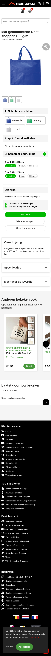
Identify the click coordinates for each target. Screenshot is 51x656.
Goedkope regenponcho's (16, 533)
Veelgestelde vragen (14, 475)
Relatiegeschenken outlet (16, 581)
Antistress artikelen (13, 521)
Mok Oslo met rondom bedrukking (20, 505)
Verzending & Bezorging (15, 443)
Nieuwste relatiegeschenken (17, 589)
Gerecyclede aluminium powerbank (20, 501)
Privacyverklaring (12, 467)
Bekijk (29, 366)
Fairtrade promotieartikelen (17, 609)
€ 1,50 (9, 366)
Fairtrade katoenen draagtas (17, 497)
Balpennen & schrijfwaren (16, 549)
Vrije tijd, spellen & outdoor (16, 561)
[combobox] (22, 21)
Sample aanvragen (25, 228)
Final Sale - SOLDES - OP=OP (18, 577)
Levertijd (9, 439)
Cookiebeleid (11, 463)
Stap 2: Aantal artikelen (20, 138)
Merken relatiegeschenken (16, 597)
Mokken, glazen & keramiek (17, 541)
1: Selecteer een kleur (19, 111)
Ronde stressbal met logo (16, 489)
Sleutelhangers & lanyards (16, 553)
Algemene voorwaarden (15, 459)
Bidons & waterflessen (14, 525)
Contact (8, 431)
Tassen (8, 557)
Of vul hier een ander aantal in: (19, 146)
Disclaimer (9, 471)
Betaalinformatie (12, 451)
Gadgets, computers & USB (17, 529)
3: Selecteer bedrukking (20, 153)
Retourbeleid (10, 455)
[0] (21, 11)
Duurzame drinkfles (13, 493)
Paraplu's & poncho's (14, 545)
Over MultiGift (11, 435)
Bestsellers (10, 585)
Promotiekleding (12, 537)
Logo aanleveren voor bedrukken (19, 447)
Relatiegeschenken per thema (18, 593)
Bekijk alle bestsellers (14, 509)
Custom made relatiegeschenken (19, 605)
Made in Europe (12, 601)
